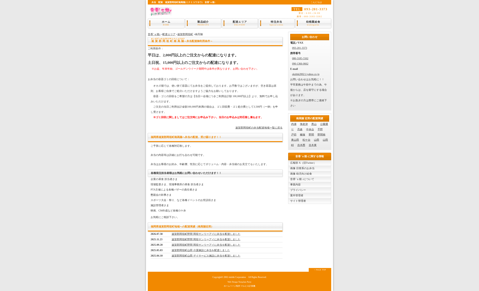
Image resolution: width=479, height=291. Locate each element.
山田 (316, 139)
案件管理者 (296, 195)
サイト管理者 (298, 200)
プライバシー (298, 190)
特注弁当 (276, 23)
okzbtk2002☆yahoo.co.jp (305, 74)
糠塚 (302, 134)
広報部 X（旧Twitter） (303, 163)
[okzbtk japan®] (162, 13)
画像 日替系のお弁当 (302, 168)
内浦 (293, 124)
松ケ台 (306, 139)
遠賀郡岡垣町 (185, 34)
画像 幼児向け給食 (301, 173)
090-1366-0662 (300, 63)
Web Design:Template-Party (239, 282)
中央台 (310, 129)
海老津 (304, 124)
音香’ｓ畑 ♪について (302, 179)
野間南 (321, 134)
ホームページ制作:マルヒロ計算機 (239, 286)
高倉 (300, 129)
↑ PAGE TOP (320, 270)
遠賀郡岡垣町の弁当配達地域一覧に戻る (259, 127)
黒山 (314, 124)
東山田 (295, 139)
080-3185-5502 (300, 58)
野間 (311, 134)
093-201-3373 (299, 48)
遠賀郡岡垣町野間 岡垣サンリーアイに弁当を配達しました (206, 234)
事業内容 (295, 184)
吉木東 (313, 145)
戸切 (293, 134)
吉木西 (301, 145)
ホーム (166, 23)
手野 (320, 129)
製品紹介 (203, 23)
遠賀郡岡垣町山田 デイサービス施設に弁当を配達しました (206, 255)
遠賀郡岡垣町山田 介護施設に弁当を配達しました (201, 250)
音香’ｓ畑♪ (154, 34)
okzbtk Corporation (237, 277)
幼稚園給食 (313, 23)
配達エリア (240, 23)
